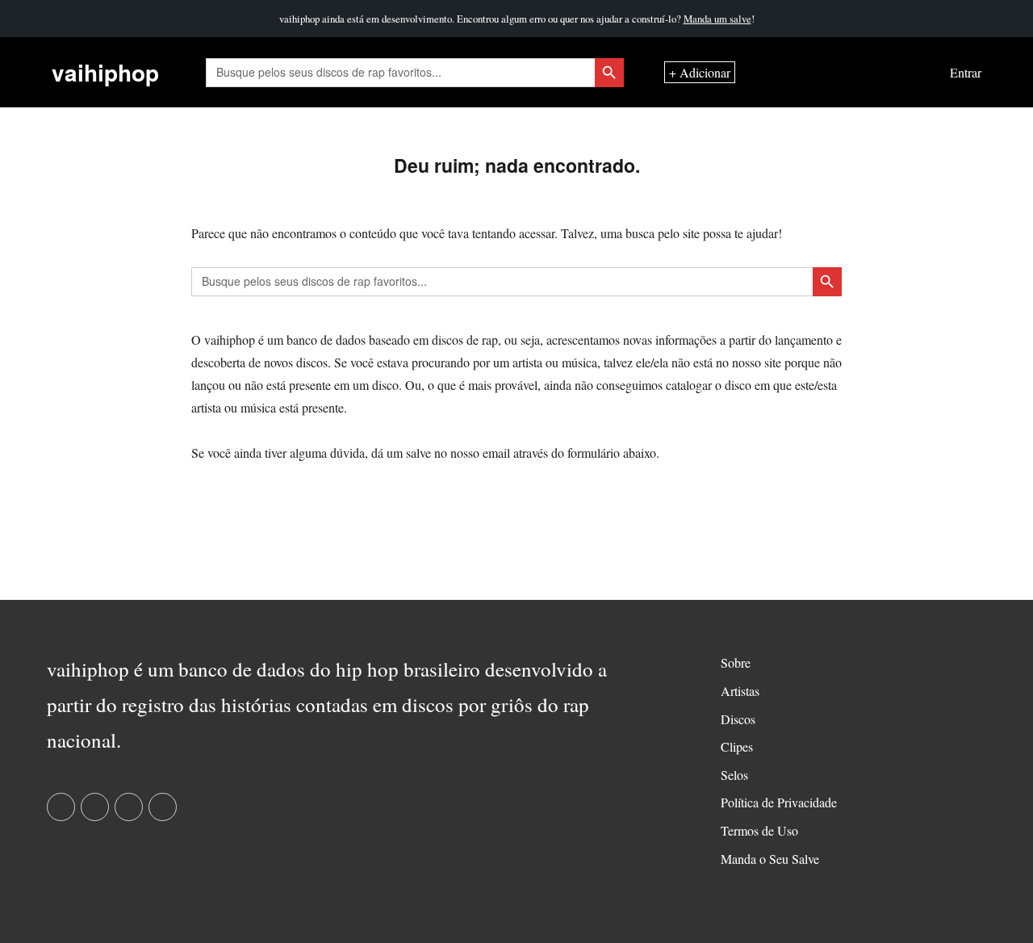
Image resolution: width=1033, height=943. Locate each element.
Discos (738, 718)
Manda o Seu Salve (770, 858)
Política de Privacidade (779, 802)
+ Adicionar (699, 72)
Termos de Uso (759, 830)
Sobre (736, 662)
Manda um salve (717, 18)
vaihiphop (105, 72)
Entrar (965, 72)
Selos (734, 774)
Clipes (737, 746)
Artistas (740, 690)
